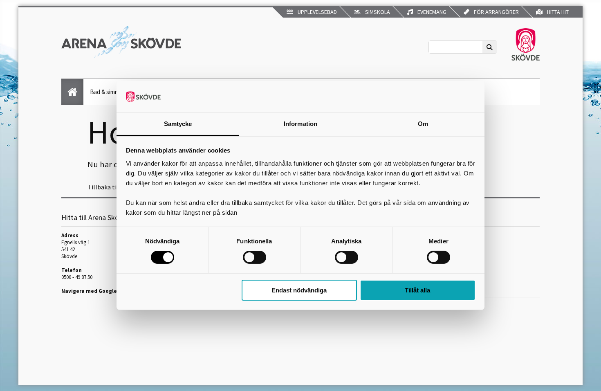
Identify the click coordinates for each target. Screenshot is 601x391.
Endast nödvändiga (299, 290)
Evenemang (430, 12)
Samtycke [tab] (178, 123)
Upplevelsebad (316, 12)
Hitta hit (557, 12)
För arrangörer (495, 12)
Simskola (376, 12)
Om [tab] (423, 123)
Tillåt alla (417, 290)
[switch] (254, 257)
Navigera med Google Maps (96, 291)
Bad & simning (108, 92)
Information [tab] (300, 123)
